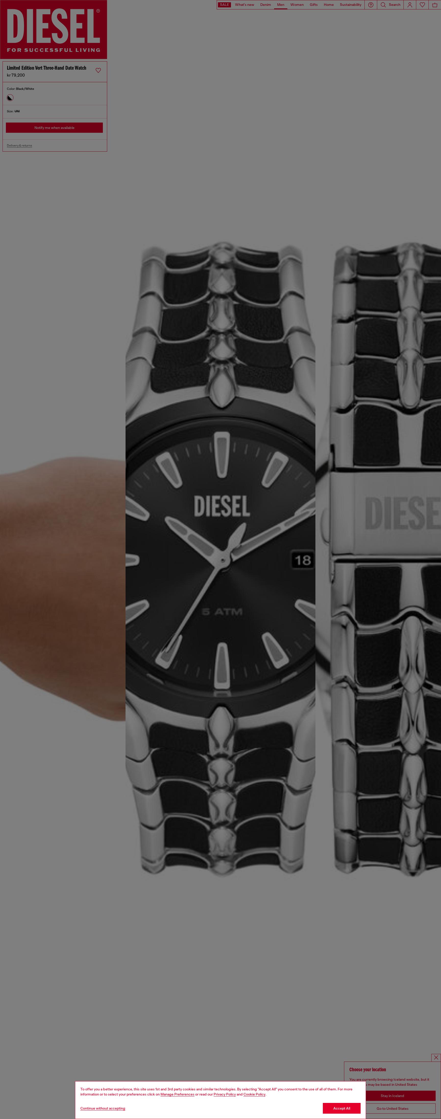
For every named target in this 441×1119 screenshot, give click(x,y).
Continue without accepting (102, 1108)
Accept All (341, 1108)
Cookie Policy (254, 1094)
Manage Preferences (177, 1094)
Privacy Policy (225, 1094)
